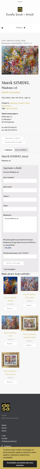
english (20, 1)
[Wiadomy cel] (20, 60)
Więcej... (10, 308)
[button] (13, 457)
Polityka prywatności (9, 441)
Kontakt (4, 438)
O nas (4, 436)
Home (3, 40)
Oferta (4, 428)
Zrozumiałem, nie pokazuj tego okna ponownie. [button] (20, 464)
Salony (4, 431)
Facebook (7, 446)
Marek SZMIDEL (17, 43)
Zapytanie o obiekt (12, 138)
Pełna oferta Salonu (13, 142)
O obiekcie (8, 150)
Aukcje (4, 425)
